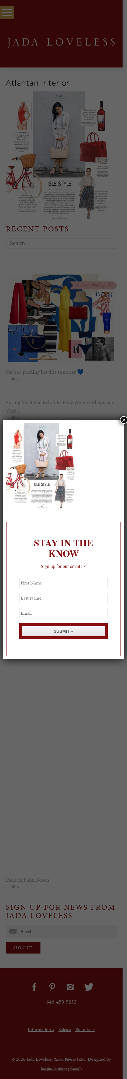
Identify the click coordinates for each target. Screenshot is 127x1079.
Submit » (63, 631)
